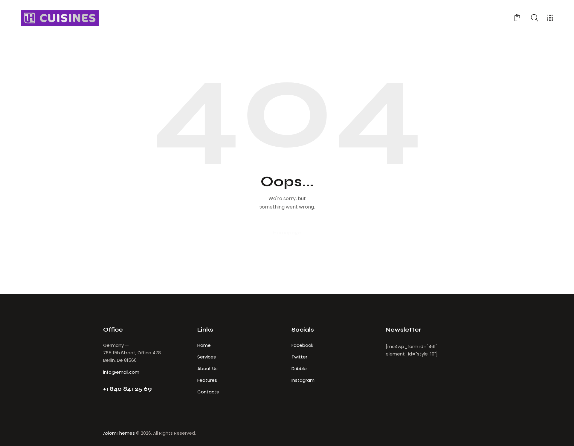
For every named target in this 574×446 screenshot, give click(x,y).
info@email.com (121, 372)
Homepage (287, 232)
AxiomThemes (119, 433)
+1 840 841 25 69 (127, 389)
